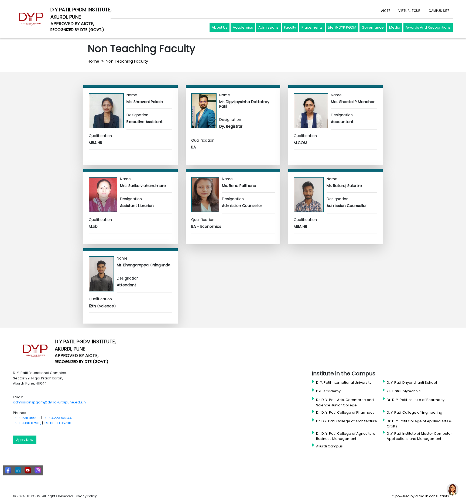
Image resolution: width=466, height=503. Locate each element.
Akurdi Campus (329, 446)
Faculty (290, 27)
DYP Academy (328, 391)
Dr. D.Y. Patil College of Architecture (346, 421)
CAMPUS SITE (439, 10)
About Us (219, 27)
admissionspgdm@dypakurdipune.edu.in (49, 402)
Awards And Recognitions (428, 27)
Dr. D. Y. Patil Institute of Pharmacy (415, 399)
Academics (243, 27)
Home (93, 61)
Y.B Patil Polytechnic (404, 391)
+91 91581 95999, (26, 418)
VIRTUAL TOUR (409, 10)
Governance (373, 27)
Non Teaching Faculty (127, 61)
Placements (312, 27)
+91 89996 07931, (27, 423)
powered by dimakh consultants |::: (424, 496)
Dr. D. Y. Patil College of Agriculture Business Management (345, 436)
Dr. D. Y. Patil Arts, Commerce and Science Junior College (345, 402)
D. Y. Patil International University (343, 382)
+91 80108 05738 (57, 423)
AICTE (385, 10)
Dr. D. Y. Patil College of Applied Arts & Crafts (419, 424)
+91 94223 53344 (57, 418)
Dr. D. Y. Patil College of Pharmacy (345, 412)
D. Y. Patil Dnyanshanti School (412, 382)
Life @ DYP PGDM (342, 27)
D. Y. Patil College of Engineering (414, 412)
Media (394, 27)
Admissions (268, 27)
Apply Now (24, 439)
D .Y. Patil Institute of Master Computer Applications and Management (419, 436)
